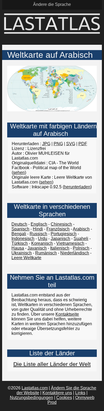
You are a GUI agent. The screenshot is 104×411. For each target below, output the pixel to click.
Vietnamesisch (70, 243)
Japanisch (60, 238)
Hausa (17, 248)
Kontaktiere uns (57, 392)
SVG (70, 143)
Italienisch (59, 248)
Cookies (64, 397)
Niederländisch (74, 253)
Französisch (58, 229)
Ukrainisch (21, 253)
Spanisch (20, 229)
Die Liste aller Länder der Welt (52, 364)
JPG (46, 143)
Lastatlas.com (35, 388)
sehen (19, 172)
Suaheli (81, 238)
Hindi (38, 229)
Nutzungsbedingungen (31, 397)
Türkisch (19, 243)
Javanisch (37, 248)
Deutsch (19, 224)
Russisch (38, 233)
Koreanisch (42, 243)
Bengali (18, 233)
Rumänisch (46, 253)
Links (80, 392)
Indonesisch (22, 238)
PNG (58, 143)
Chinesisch (61, 224)
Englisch (39, 224)
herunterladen (77, 187)
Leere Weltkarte (26, 257)
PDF (82, 143)
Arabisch (81, 229)
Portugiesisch (64, 233)
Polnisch (81, 248)
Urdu (42, 238)
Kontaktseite (67, 314)
